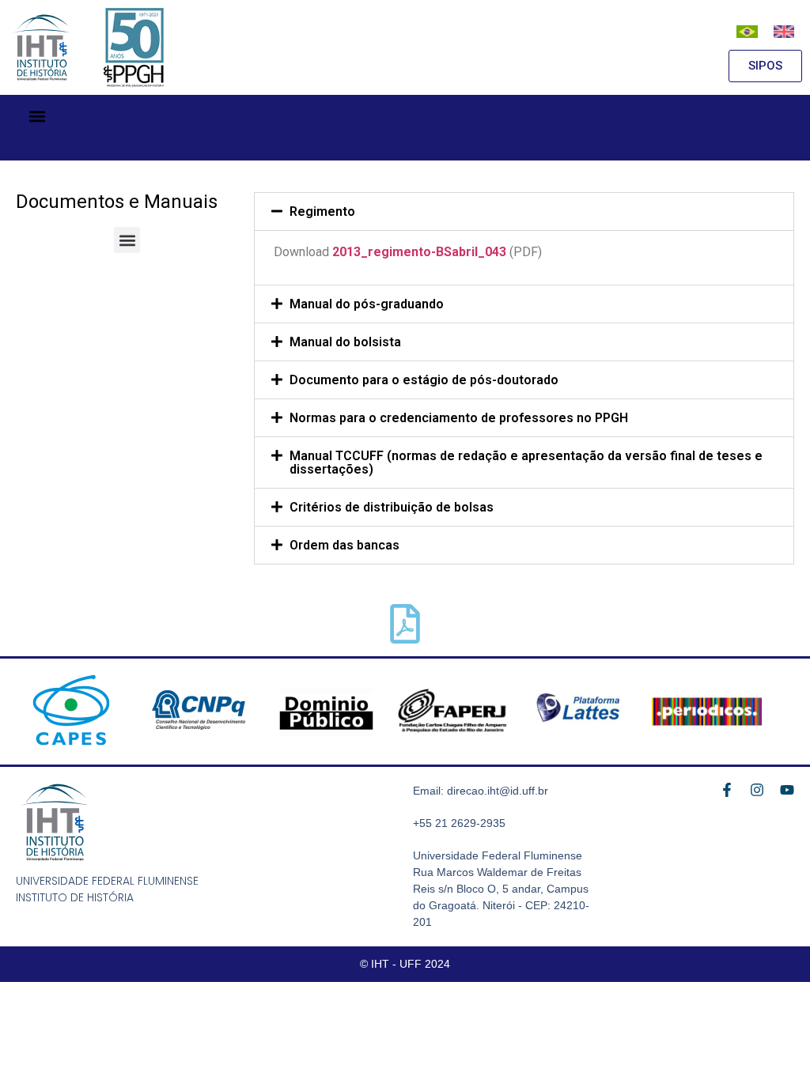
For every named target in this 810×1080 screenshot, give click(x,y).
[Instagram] (757, 790)
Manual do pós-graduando (367, 304)
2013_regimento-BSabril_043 (419, 251)
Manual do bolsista (345, 341)
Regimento (322, 211)
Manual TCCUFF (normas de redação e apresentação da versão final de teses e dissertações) (526, 462)
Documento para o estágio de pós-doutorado (424, 379)
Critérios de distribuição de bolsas (392, 507)
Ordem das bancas (344, 545)
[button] (37, 116)
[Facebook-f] (727, 790)
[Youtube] (787, 790)
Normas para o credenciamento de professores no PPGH (459, 417)
